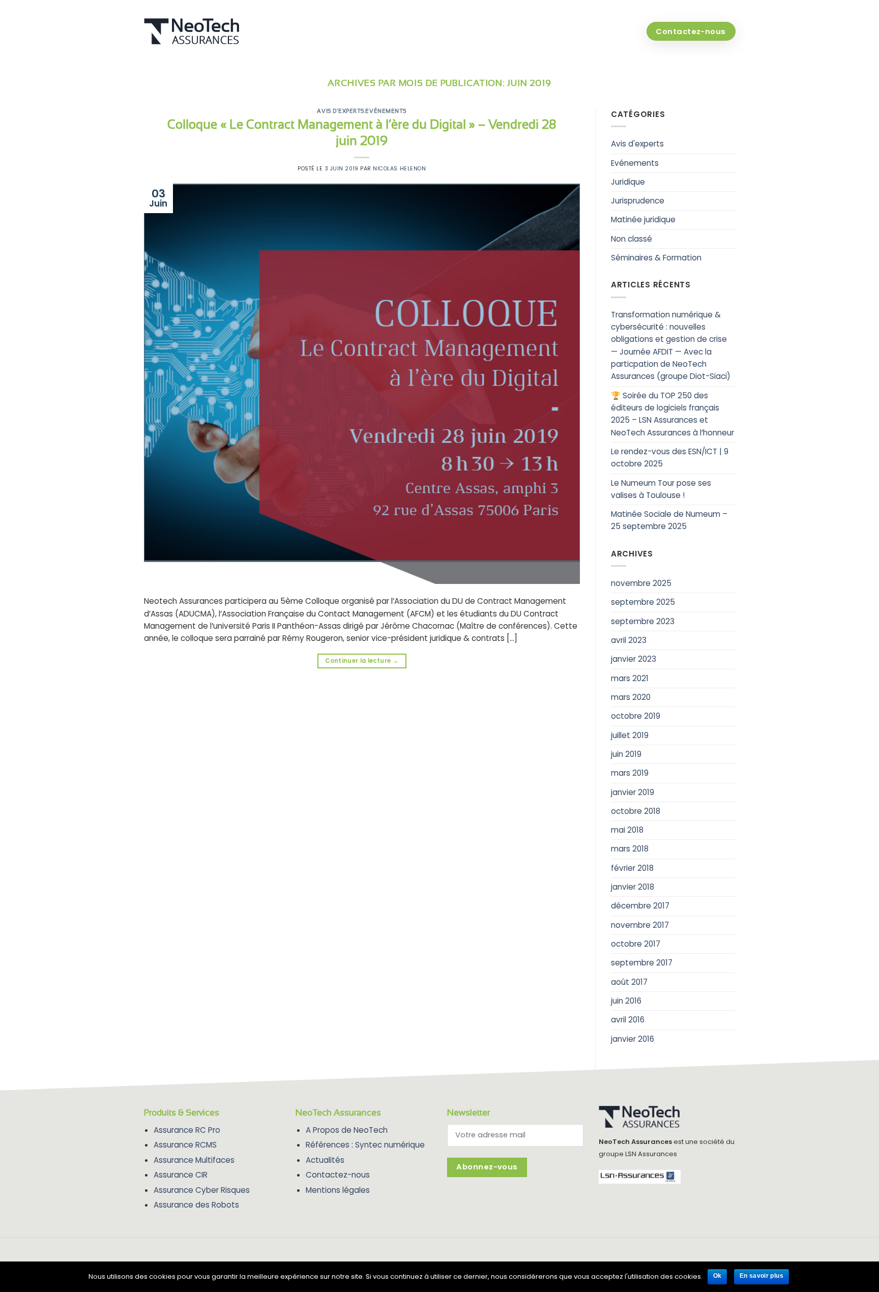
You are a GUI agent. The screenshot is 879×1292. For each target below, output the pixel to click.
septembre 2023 (643, 621)
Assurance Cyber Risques (202, 1190)
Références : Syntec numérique (365, 1144)
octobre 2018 (635, 811)
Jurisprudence (637, 200)
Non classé (631, 238)
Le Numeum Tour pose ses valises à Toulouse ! (661, 489)
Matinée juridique (643, 219)
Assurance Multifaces (194, 1160)
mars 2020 (631, 697)
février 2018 (632, 868)
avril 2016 (627, 1019)
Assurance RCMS (185, 1144)
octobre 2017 (635, 943)
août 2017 (629, 982)
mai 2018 (627, 830)
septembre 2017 (641, 962)
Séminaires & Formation (656, 257)
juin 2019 (626, 754)
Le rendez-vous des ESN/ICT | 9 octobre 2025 (669, 457)
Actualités (612, 31)
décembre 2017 (640, 905)
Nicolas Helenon (399, 168)
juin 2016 (626, 1000)
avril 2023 (629, 640)
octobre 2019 (635, 716)
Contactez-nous (338, 1174)
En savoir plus (761, 1275)
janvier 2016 (632, 1039)
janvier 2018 (632, 887)
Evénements (385, 111)
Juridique (628, 182)
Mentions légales (338, 1190)
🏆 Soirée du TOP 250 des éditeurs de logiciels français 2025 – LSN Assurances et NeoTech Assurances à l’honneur (672, 414)
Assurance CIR (181, 1174)
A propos (557, 31)
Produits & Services (477, 31)
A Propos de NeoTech (347, 1130)
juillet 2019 (630, 735)
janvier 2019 (632, 792)
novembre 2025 (641, 583)
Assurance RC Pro (187, 1130)
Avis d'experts (340, 111)
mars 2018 (630, 848)
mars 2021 (630, 678)
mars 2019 (630, 773)
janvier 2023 (633, 659)
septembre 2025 (643, 602)
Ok (717, 1275)
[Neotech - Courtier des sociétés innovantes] (197, 31)
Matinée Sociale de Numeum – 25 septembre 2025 (669, 520)
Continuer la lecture (361, 661)
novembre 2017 (640, 925)
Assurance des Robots (196, 1204)
